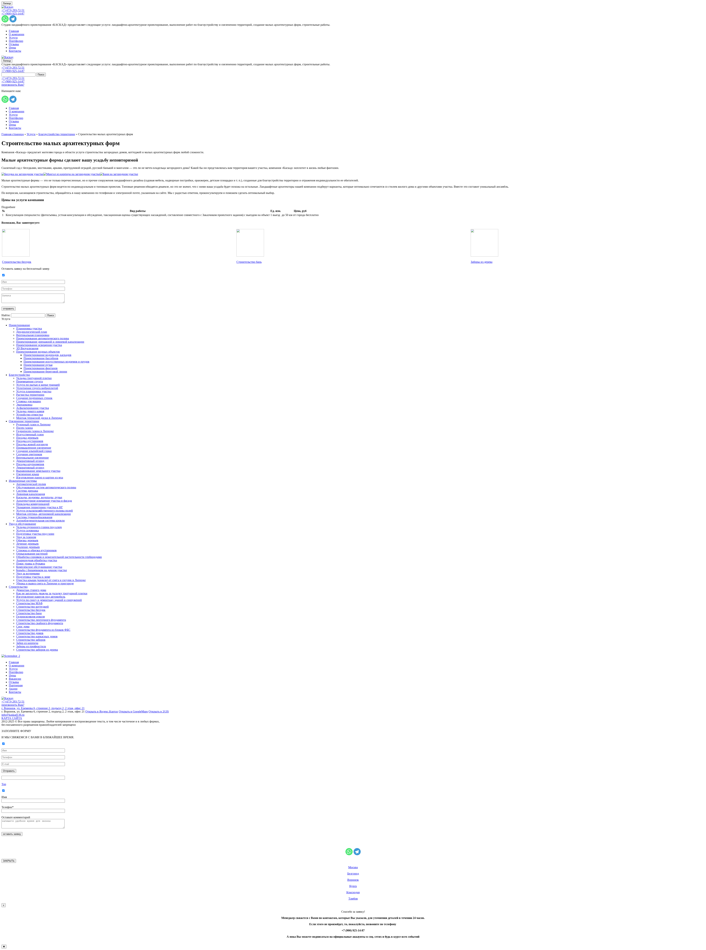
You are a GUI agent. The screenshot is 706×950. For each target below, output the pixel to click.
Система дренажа (27, 490)
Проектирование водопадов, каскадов (47, 355)
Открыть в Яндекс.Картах (101, 711)
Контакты (15, 50)
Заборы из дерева (481, 261)
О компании (16, 34)
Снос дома (22, 626)
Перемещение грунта (29, 381)
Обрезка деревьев (27, 540)
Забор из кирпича (27, 643)
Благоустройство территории (56, 134)
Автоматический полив (31, 484)
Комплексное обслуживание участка (39, 566)
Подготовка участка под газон (35, 533)
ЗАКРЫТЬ (9, 860)
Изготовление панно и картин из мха (39, 477)
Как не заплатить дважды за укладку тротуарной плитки (51, 593)
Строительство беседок (16, 261)
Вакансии (15, 678)
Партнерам (16, 685)
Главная (14, 31)
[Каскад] (7, 6)
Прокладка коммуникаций (32, 504)
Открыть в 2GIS (159, 711)
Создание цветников (29, 454)
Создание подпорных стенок (34, 398)
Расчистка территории (30, 394)
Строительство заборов (30, 639)
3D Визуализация (27, 348)
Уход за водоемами (28, 573)
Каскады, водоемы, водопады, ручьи (39, 497)
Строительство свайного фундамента (39, 623)
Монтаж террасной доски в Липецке (39, 417)
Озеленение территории (24, 421)
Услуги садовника (27, 530)
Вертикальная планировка (32, 335)
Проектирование (19, 325)
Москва (353, 867)
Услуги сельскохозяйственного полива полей (44, 510)
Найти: (5, 315)
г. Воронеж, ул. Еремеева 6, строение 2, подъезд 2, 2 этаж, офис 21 (43, 708)
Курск (353, 886)
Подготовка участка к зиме (33, 576)
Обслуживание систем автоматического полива (46, 487)
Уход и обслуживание (22, 523)
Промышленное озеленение (33, 447)
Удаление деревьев (28, 547)
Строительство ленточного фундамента (41, 619)
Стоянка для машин (28, 401)
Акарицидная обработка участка (36, 560)
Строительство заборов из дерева (37, 649)
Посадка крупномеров (30, 464)
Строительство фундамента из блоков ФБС (43, 629)
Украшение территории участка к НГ (39, 507)
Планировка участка (29, 328)
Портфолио (16, 40)
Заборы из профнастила (31, 646)
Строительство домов (29, 633)
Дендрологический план (31, 331)
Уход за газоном (26, 537)
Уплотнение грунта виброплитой (37, 388)
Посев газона (24, 427)
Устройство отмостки (29, 414)
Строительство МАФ (29, 603)
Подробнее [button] (8, 207)
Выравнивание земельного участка (38, 470)
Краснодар (353, 892)
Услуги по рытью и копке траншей (38, 384)
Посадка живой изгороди (32, 444)
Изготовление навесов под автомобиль (40, 596)
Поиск (41, 74)
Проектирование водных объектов (38, 351)
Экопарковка (24, 404)
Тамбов (353, 898)
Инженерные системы (23, 480)
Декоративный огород (30, 460)
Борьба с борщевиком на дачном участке (41, 570)
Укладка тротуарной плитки (34, 378)
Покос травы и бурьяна (30, 563)
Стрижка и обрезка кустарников (36, 550)
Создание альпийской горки (34, 451)
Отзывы (14, 44)
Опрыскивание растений (32, 553)
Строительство (18, 586)
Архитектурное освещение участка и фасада (44, 500)
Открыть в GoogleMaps (133, 711)
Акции (13, 688)
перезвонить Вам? (12, 84)
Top (3, 784)
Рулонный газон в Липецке (33, 424)
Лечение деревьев (27, 543)
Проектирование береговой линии (45, 371)
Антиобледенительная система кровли (40, 520)
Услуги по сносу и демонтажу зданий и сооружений (49, 600)
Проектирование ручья (38, 364)
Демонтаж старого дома (31, 590)
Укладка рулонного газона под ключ (39, 527)
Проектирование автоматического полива (42, 338)
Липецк (7, 3)
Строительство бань (249, 261)
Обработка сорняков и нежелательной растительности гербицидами (59, 557)
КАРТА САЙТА (11, 718)
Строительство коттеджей (32, 606)
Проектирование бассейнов (41, 358)
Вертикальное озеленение (32, 457)
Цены (12, 47)
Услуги (13, 37)
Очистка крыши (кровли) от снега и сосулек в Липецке (51, 580)
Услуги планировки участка (33, 391)
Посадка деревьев (27, 437)
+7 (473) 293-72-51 (12, 10)
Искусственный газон (30, 434)
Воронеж (353, 879)
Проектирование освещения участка (39, 345)
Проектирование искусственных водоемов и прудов (56, 361)
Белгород (353, 873)
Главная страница (12, 134)
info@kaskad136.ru (12, 714)
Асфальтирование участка (32, 408)
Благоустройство (19, 374)
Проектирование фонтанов (41, 368)
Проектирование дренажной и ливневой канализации (50, 341)
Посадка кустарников (29, 441)
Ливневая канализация (30, 494)
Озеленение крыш (27, 474)
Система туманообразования (34, 517)
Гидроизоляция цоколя (30, 616)
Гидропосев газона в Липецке (35, 431)
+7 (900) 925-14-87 (12, 13)
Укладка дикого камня (30, 411)
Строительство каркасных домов (37, 636)
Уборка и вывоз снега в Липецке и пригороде (45, 583)
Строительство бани (29, 613)
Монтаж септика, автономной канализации (43, 513)
